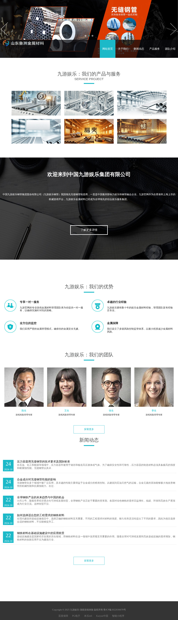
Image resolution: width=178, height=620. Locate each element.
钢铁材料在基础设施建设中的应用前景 (40, 533)
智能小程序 (118, 616)
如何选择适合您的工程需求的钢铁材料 (40, 515)
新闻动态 (139, 48)
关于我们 (123, 48)
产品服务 (154, 48)
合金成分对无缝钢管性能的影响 (36, 479)
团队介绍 (170, 48)
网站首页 (107, 48)
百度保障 (63, 616)
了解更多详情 (89, 229)
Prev (4, 29)
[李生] (154, 387)
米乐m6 (88, 616)
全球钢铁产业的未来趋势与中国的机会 (40, 497)
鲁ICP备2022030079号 (114, 609)
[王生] (66, 387)
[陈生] (24, 387)
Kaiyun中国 (102, 616)
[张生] (111, 387)
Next (173, 29)
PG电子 (76, 616)
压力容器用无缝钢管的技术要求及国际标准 (43, 461)
